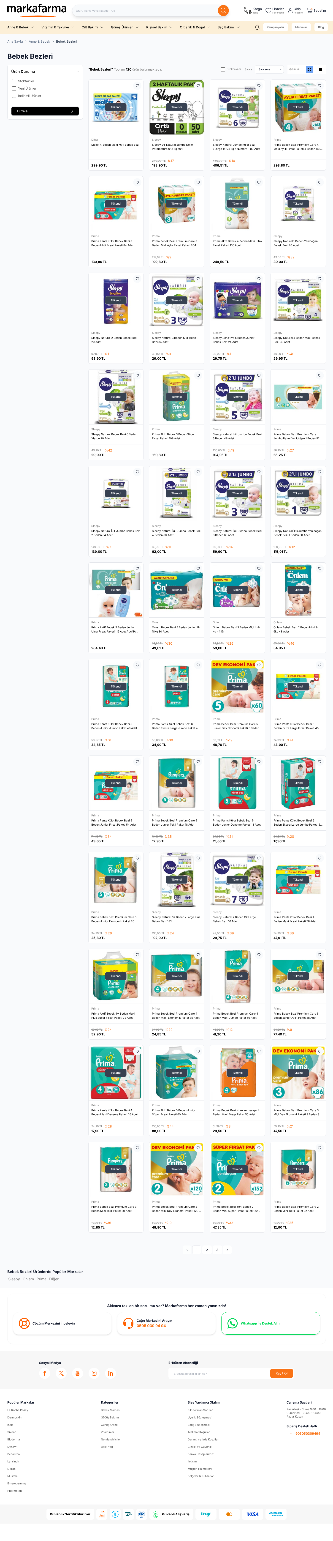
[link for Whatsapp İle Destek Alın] (271, 1323)
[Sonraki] (227, 1249)
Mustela (12, 1476)
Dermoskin (14, 1417)
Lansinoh (13, 1461)
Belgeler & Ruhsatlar (201, 1476)
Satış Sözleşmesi (199, 1424)
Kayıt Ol (281, 1373)
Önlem (156, 622)
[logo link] (37, 10)
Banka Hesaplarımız (201, 1454)
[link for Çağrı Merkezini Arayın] (166, 1323)
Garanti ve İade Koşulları (203, 1439)
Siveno (11, 1432)
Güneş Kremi (109, 1424)
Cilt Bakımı (90, 27)
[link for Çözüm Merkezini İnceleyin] (62, 1323)
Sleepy (157, 139)
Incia (10, 1424)
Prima (277, 139)
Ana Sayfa (15, 41)
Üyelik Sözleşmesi (199, 1417)
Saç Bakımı (226, 27)
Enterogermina (17, 1483)
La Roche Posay (17, 1410)
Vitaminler (107, 1432)
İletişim (192, 1461)
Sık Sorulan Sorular (200, 1410)
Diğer (95, 139)
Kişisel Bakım (156, 27)
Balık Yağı (107, 1446)
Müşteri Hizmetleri (200, 1468)
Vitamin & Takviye (55, 27)
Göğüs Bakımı (110, 1417)
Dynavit (12, 1446)
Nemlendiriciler (111, 1439)
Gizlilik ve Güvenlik (200, 1446)
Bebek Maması (110, 1410)
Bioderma (13, 1439)
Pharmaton (14, 1490)
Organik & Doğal (192, 27)
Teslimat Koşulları (199, 1432)
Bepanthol (13, 1454)
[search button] (223, 10)
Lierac (11, 1468)
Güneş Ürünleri (122, 27)
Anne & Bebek (18, 27)
